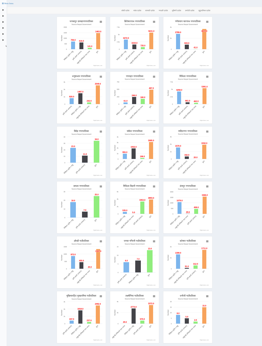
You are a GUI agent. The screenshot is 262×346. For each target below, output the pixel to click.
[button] (7, 3)
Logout (6, 46)
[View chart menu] (100, 21)
